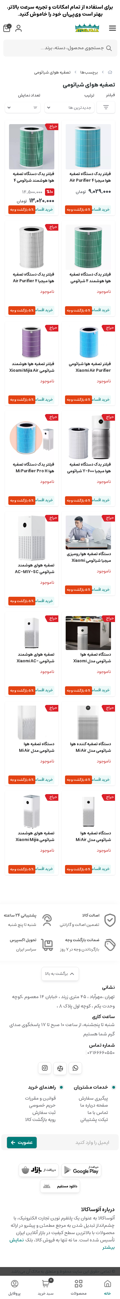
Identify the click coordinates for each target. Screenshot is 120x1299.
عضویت (25, 1143)
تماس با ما (98, 1113)
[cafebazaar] (39, 1170)
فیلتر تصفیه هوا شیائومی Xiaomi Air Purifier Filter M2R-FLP (90, 367)
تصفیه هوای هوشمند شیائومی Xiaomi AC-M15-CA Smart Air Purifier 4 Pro (35, 658)
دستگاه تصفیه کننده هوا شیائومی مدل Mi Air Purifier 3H (90, 747)
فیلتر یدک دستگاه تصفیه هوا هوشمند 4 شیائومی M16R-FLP (90, 278)
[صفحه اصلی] (110, 72)
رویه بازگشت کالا (40, 1120)
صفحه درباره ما (94, 1105)
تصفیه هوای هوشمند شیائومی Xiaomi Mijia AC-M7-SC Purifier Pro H (35, 836)
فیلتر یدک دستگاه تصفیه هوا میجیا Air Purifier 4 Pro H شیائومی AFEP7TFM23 (33, 278)
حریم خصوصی (42, 1105)
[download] (60, 1186)
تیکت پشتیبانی (94, 1120)
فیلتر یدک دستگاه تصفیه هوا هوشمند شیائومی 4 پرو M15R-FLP (33, 177)
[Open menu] (112, 28)
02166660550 (101, 1053)
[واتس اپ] (75, 1068)
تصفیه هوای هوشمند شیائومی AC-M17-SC (34, 568)
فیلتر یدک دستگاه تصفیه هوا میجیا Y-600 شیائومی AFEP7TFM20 (89, 468)
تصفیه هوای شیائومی (52, 72)
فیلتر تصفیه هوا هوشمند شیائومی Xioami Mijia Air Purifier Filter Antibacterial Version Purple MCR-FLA (31, 367)
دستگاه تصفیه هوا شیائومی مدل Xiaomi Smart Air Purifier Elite (89, 658)
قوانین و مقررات (40, 1098)
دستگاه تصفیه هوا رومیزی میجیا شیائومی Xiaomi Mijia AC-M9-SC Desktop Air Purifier (89, 557)
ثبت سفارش (44, 1113)
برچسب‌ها (89, 72)
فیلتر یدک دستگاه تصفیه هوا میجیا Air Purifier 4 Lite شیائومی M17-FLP (90, 177)
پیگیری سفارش (93, 1098)
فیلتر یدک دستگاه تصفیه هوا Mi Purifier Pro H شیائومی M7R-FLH (33, 468)
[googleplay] (81, 1170)
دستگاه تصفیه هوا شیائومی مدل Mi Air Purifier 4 (36, 747)
